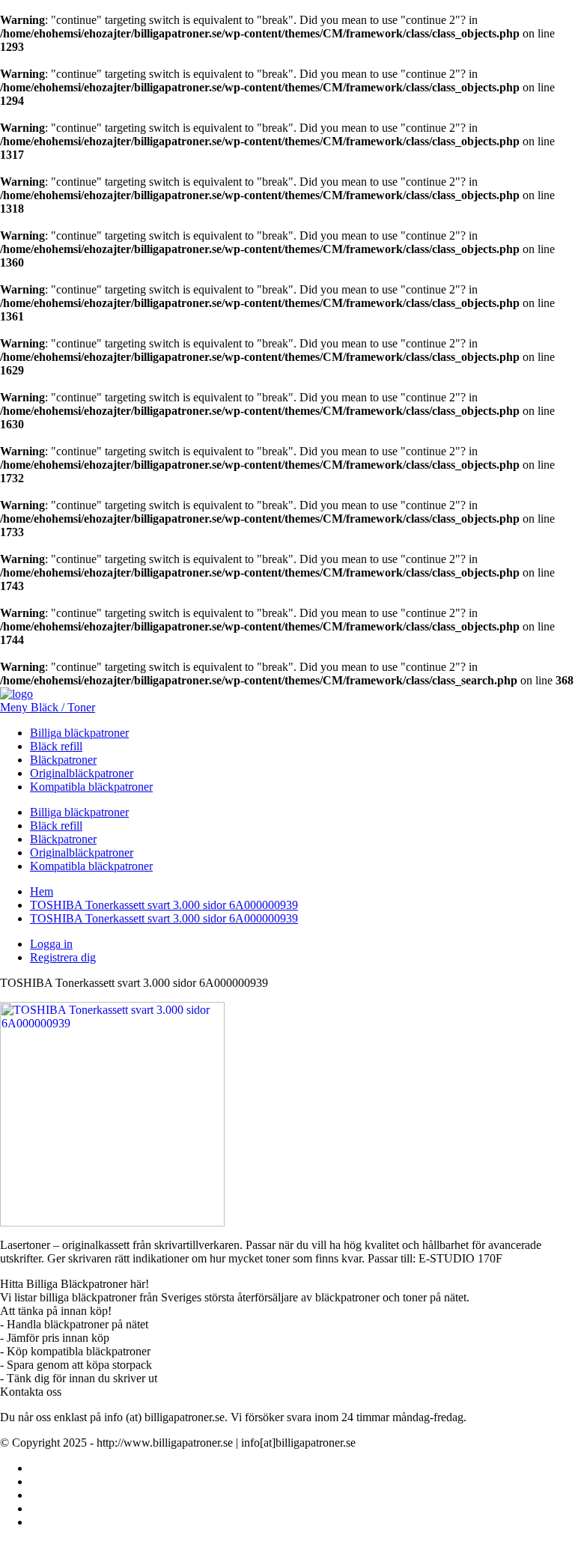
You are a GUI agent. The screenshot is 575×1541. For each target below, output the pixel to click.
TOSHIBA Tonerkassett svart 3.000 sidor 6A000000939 (164, 905)
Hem (41, 891)
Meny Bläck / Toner (47, 707)
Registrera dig (63, 957)
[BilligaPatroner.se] (16, 693)
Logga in (51, 943)
